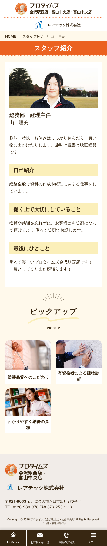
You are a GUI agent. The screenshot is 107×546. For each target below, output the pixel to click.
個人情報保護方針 (56, 523)
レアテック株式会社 (41, 488)
